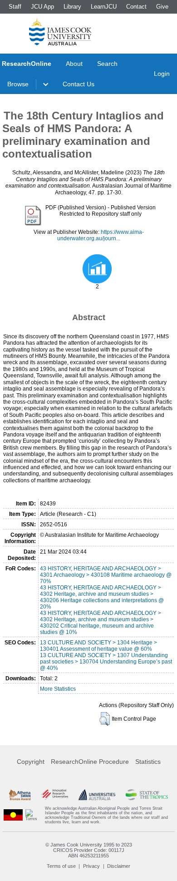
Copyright (30, 761)
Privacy (91, 866)
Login (162, 73)
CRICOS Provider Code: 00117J (88, 850)
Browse (18, 84)
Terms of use (61, 866)
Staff (15, 6)
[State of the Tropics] (147, 794)
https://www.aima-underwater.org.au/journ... (100, 235)
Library (72, 6)
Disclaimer (118, 866)
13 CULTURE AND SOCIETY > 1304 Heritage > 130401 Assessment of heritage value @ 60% (98, 645)
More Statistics (58, 689)
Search (107, 63)
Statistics (148, 761)
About (74, 63)
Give (162, 6)
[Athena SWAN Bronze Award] (19, 794)
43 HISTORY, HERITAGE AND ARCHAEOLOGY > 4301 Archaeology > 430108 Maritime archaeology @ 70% (106, 574)
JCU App (42, 6)
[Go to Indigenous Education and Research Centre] (13, 815)
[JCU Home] (60, 31)
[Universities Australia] (97, 794)
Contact (136, 6)
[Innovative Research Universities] (54, 794)
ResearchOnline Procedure (90, 761)
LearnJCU (104, 6)
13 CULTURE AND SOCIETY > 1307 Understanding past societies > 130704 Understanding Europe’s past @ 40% (106, 661)
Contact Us (78, 84)
